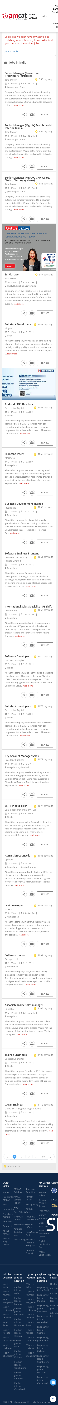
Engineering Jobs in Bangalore (42, 1308)
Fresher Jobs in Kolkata (18, 1354)
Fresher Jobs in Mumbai (18, 1300)
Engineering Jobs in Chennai (42, 1329)
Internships (8, 1209)
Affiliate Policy (29, 1211)
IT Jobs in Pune (30, 1324)
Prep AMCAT (45, 1210)
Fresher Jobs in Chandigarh (19, 1386)
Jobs (44, 16)
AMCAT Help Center (6, 1241)
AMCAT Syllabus (18, 1191)
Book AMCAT (33, 16)
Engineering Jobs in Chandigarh (42, 1380)
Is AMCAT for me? (18, 1218)
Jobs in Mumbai (7, 1293)
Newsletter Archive (8, 1215)
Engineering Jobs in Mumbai (42, 1297)
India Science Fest (32, 1233)
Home (6, 1192)
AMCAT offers (29, 1226)
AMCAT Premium (43, 1217)
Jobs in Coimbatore (8, 1339)
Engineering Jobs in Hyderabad (42, 1319)
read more (19, 105)
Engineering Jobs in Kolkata (42, 1348)
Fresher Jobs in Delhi (18, 1290)
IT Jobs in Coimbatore (31, 1339)
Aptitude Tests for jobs (18, 1231)
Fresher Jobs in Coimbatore (20, 1364)
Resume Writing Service (42, 1202)
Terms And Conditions (31, 1191)
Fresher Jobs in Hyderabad (19, 1322)
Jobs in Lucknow (7, 1347)
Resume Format (30, 1252)
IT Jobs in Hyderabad (31, 1308)
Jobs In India (11, 51)
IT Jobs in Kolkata (30, 1331)
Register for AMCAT (8, 1198)
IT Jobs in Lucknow (30, 1347)
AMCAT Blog (19, 1239)
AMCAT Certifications (45, 1253)
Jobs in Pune (6, 1324)
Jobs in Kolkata (6, 1331)
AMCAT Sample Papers (17, 1199)
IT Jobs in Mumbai (30, 1293)
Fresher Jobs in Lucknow (18, 1375)
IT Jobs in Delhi (30, 1286)
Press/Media (20, 1211)
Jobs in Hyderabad (8, 1308)
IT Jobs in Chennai (30, 1316)
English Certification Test (44, 1244)
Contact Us (8, 1226)
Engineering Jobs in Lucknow (42, 1369)
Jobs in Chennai (7, 1316)
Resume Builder (42, 1194)
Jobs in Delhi (6, 1286)
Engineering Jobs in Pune (43, 1339)
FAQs (16, 1207)
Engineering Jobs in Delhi (43, 1289)
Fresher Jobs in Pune (18, 1343)
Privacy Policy (29, 1198)
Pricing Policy (32, 1204)
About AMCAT (6, 1232)
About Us (7, 1221)
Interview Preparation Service (44, 1233)
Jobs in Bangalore (8, 1301)
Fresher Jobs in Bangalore (19, 1311)
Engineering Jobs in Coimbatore (43, 1358)
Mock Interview (43, 1224)
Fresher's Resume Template (30, 1242)
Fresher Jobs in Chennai (18, 1332)
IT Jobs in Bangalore (30, 1301)
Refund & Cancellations (32, 1218)
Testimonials (20, 1224)
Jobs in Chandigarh (8, 1354)
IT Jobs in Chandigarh (31, 1354)
